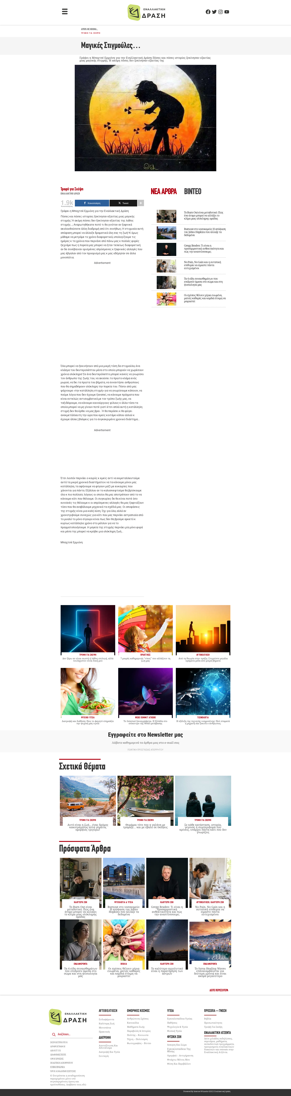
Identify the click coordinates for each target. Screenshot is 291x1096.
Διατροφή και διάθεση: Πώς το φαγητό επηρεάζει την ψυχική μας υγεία (88, 722)
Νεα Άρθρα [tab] (164, 192)
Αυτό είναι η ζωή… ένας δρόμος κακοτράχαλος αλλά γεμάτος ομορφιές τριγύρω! (87, 827)
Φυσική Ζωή (174, 1037)
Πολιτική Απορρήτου (61, 1062)
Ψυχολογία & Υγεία (123, 902)
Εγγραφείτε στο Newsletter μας (145, 734)
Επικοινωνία (57, 1067)
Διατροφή (105, 1038)
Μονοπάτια (105, 1027)
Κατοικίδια (133, 1022)
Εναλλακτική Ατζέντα (217, 1033)
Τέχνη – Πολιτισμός (137, 1039)
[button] (65, 11)
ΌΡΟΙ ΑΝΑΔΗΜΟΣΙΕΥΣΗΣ (63, 1071)
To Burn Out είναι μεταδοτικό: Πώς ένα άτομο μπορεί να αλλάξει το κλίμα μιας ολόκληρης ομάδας (203, 215)
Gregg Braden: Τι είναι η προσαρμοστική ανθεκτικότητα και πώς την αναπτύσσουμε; (204, 248)
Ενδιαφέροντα (80, 964)
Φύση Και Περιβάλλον (179, 1063)
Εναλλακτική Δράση (70, 193)
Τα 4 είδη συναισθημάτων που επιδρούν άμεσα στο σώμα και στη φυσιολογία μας (203, 281)
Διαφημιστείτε (58, 1054)
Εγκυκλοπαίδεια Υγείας (179, 1018)
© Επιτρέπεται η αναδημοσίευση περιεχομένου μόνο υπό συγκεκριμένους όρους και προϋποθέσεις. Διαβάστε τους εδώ (68, 1080)
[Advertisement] (102, 311)
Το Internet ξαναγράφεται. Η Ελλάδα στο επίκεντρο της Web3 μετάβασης (145, 722)
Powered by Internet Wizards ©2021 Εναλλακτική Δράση (206, 1091)
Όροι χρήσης (57, 1058)
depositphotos (58, 1042)
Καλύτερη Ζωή (80, 902)
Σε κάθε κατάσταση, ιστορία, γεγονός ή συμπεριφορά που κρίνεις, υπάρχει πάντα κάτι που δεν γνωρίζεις (203, 828)
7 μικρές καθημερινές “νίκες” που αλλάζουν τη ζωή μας (145, 659)
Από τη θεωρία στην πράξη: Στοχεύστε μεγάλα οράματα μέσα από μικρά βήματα (203, 659)
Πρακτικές (104, 1031)
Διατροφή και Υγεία (109, 1051)
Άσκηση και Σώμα (177, 1044)
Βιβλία (124, 964)
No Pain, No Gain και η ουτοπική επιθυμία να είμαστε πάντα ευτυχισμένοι (202, 265)
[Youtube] (226, 11)
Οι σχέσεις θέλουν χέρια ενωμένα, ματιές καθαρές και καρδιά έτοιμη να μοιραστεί (205, 298)
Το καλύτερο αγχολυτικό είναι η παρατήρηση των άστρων (167, 971)
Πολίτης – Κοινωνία (137, 1034)
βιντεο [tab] (192, 192)
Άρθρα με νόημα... (89, 29)
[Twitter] (214, 11)
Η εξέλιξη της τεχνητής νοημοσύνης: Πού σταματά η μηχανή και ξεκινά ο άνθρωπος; (203, 722)
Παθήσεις (172, 1022)
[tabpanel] (188, 256)
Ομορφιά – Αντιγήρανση (180, 1055)
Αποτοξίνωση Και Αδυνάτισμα (108, 1046)
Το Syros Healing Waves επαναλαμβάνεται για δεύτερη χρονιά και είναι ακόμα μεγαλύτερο (210, 972)
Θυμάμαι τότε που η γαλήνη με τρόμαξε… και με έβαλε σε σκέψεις (145, 826)
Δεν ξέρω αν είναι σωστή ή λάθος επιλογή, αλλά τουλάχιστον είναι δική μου (87, 659)
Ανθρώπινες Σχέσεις (138, 1018)
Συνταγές (104, 1055)
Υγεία (170, 1011)
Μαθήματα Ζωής (136, 1026)
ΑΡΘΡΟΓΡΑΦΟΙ (57, 1046)
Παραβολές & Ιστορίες (139, 1030)
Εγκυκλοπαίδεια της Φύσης (179, 1050)
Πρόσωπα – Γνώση (215, 1011)
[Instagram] (220, 11)
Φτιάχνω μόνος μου (178, 1059)
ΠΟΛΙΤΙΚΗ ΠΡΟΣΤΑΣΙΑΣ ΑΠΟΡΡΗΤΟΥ (145, 750)
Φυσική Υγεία (174, 1030)
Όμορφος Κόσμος (138, 1011)
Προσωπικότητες (213, 1022)
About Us (55, 1050)
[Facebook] (208, 11)
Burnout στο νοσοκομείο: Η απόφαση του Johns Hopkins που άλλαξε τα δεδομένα (205, 232)
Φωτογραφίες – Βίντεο (139, 1043)
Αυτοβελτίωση (202, 902)
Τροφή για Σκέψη (90, 33)
